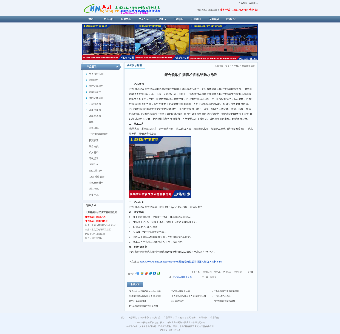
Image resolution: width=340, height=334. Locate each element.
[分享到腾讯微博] (150, 273)
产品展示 (236, 66)
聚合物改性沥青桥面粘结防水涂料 (145, 291)
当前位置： (220, 66)
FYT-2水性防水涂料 (182, 277)
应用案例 (203, 317)
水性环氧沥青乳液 (137, 301)
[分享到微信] (158, 273)
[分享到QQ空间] (142, 273)
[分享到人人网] (154, 273)
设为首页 (243, 3)
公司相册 (191, 317)
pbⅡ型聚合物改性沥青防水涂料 (143, 305)
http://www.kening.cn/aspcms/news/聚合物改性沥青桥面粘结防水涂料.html (181, 261)
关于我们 (133, 317)
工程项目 (179, 317)
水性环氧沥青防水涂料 (224, 301)
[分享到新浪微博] (146, 273)
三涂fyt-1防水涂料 (222, 296)
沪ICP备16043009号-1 (170, 330)
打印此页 (238, 272)
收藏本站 (253, 3)
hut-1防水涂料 (177, 301)
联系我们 (214, 317)
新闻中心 (144, 317)
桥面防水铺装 (248, 66)
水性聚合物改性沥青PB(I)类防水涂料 (188, 296)
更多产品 (94, 194)
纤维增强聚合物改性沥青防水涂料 (145, 296)
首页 (227, 66)
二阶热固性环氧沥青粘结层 (226, 291)
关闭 (250, 272)
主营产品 (156, 317)
